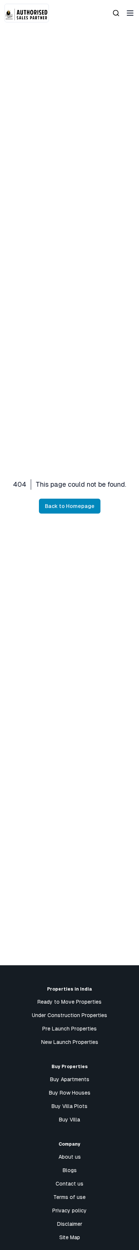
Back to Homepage (70, 506)
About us (70, 1157)
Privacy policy (69, 1210)
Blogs (70, 1170)
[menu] (130, 13)
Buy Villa (69, 1120)
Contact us (69, 1184)
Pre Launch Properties (69, 1029)
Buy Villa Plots (69, 1106)
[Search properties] (116, 13)
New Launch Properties (69, 1042)
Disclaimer (69, 1224)
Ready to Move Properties (69, 1002)
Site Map (69, 1237)
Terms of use (69, 1197)
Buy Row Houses (69, 1093)
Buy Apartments (69, 1079)
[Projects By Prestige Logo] (26, 13)
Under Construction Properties (69, 1015)
